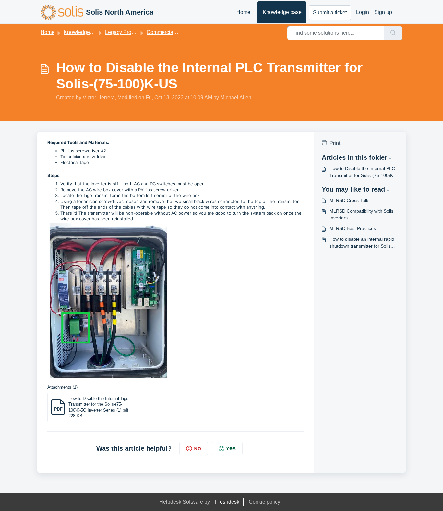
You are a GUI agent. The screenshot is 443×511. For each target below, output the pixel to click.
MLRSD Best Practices (352, 228)
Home (243, 12)
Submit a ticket (330, 12)
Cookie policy (264, 502)
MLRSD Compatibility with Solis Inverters (361, 214)
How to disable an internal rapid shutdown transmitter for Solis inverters (361, 243)
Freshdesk (227, 502)
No (197, 448)
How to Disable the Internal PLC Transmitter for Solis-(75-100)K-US (362, 172)
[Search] (393, 33)
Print (334, 143)
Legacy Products (124, 32)
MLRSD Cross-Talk (348, 200)
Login (362, 12)
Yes (231, 448)
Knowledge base (282, 12)
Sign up (383, 12)
